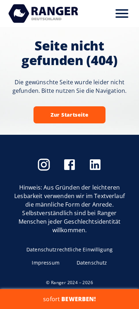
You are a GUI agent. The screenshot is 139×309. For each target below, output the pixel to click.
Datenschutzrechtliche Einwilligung (69, 249)
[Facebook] (69, 165)
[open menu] (121, 13)
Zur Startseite (70, 114)
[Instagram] (44, 165)
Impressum (45, 262)
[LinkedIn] (95, 165)
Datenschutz (92, 262)
